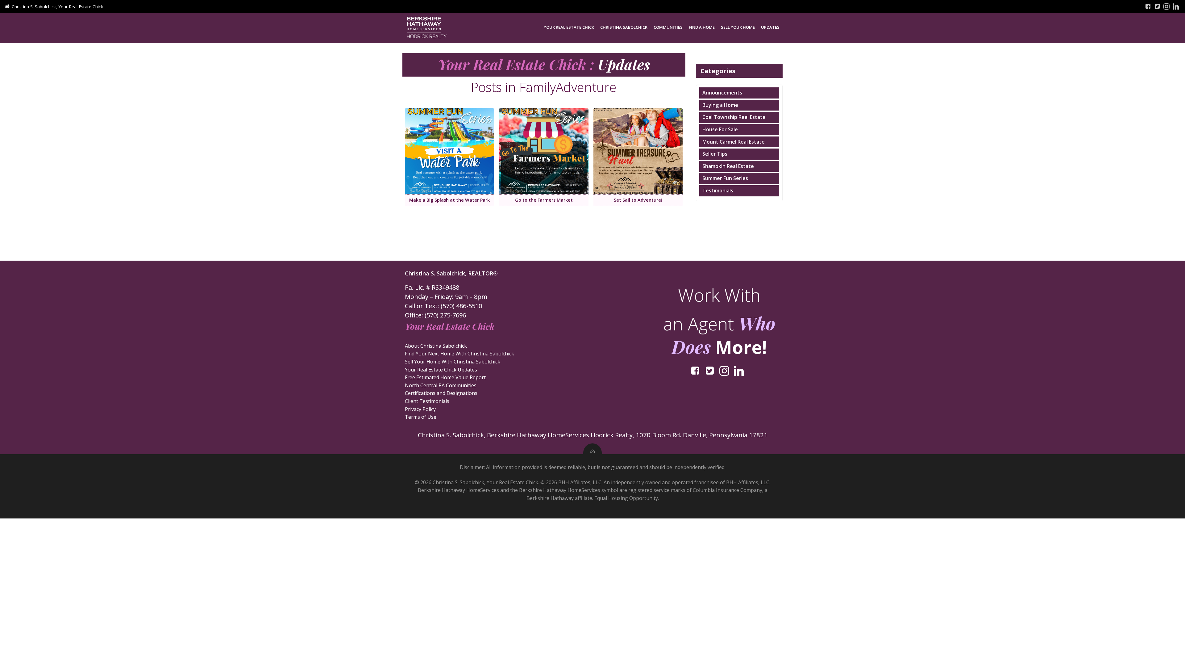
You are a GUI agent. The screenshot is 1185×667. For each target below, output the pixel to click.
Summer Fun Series (725, 178)
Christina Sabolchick (623, 27)
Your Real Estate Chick (569, 27)
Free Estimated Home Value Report (445, 377)
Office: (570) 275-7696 (435, 315)
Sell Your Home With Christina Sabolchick (452, 361)
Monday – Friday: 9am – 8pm (446, 296)
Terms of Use (420, 416)
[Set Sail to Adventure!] (638, 150)
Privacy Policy (420, 409)
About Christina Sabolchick (436, 345)
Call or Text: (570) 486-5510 (443, 306)
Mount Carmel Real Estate (733, 141)
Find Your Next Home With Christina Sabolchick (459, 353)
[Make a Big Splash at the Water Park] (449, 150)
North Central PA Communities (440, 385)
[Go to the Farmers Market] (543, 150)
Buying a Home (720, 105)
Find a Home (702, 27)
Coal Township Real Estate (734, 117)
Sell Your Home (738, 27)
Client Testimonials (427, 401)
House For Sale (720, 129)
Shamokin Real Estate (728, 166)
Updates (770, 27)
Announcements (722, 92)
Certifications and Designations (441, 393)
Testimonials (717, 190)
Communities (668, 27)
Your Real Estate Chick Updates (441, 369)
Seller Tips (714, 153)
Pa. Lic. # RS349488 (432, 287)
